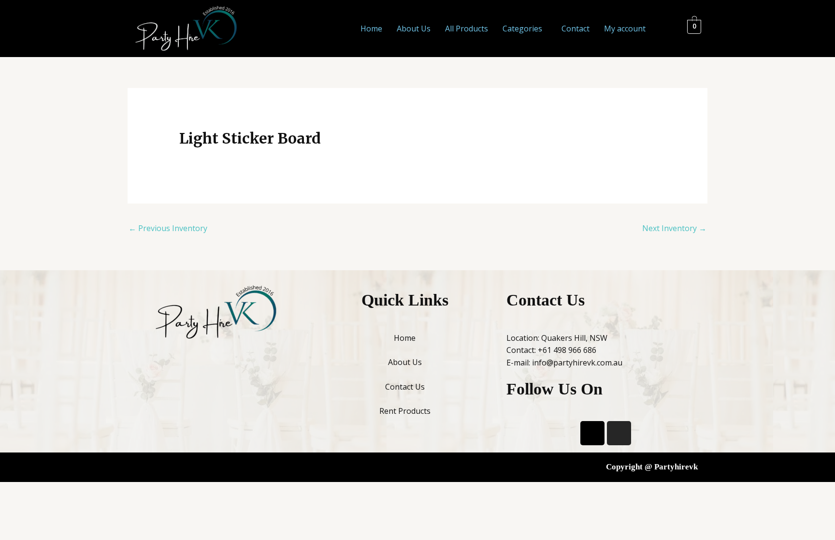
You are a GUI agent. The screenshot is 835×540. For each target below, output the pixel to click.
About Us (414, 28)
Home (371, 28)
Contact (575, 28)
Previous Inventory (168, 228)
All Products (466, 28)
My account (625, 28)
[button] (524, 28)
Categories (522, 28)
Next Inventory (674, 228)
